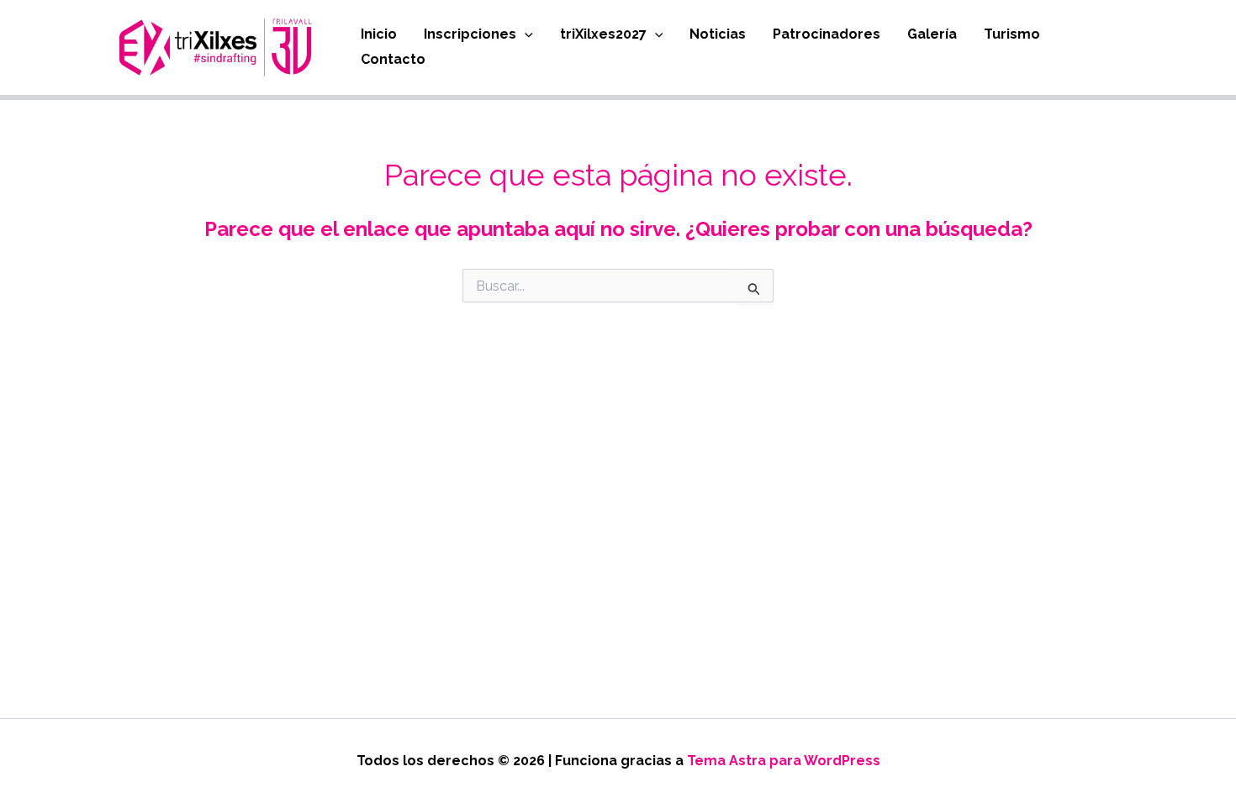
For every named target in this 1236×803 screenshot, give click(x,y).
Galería (932, 34)
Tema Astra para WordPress (783, 761)
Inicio (379, 34)
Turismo (1012, 34)
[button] (524, 34)
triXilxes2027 (603, 34)
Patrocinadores (826, 34)
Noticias (717, 34)
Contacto (393, 59)
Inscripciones (470, 34)
